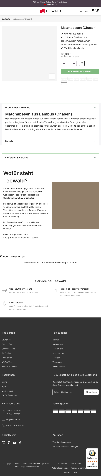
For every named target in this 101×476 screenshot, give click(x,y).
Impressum (62, 463)
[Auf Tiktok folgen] (20, 442)
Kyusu (4, 386)
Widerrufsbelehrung (60, 468)
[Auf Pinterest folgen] (8, 442)
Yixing (4, 382)
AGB (75, 472)
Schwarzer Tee (8, 349)
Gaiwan (55, 340)
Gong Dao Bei (58, 353)
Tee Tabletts (57, 349)
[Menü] (96, 450)
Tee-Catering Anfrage (61, 442)
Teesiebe (56, 358)
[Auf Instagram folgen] (3, 442)
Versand (76, 57)
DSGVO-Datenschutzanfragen (65, 446)
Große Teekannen (9, 395)
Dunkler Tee (7, 358)
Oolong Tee (7, 344)
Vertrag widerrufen (79, 468)
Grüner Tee (6, 340)
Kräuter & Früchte (9, 366)
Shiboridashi (57, 344)
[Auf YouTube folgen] (14, 442)
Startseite (6, 19)
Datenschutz (75, 463)
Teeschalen (57, 362)
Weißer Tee (7, 362)
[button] (50, 4)
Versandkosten (32, 466)
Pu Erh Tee (6, 353)
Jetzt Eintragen (62, 2)
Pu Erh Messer (58, 366)
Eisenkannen (7, 391)
